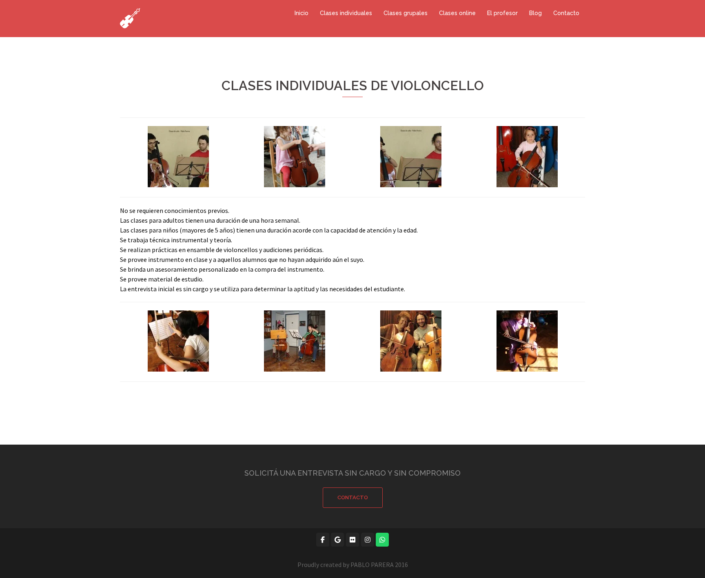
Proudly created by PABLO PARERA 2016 (352, 564)
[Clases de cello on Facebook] (322, 540)
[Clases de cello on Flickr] (352, 540)
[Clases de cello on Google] (337, 540)
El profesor (502, 13)
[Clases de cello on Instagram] (367, 540)
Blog (535, 13)
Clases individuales (346, 13)
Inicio (301, 13)
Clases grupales (406, 13)
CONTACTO (352, 497)
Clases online (457, 13)
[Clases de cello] (130, 17)
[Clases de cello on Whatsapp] (382, 540)
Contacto (566, 13)
